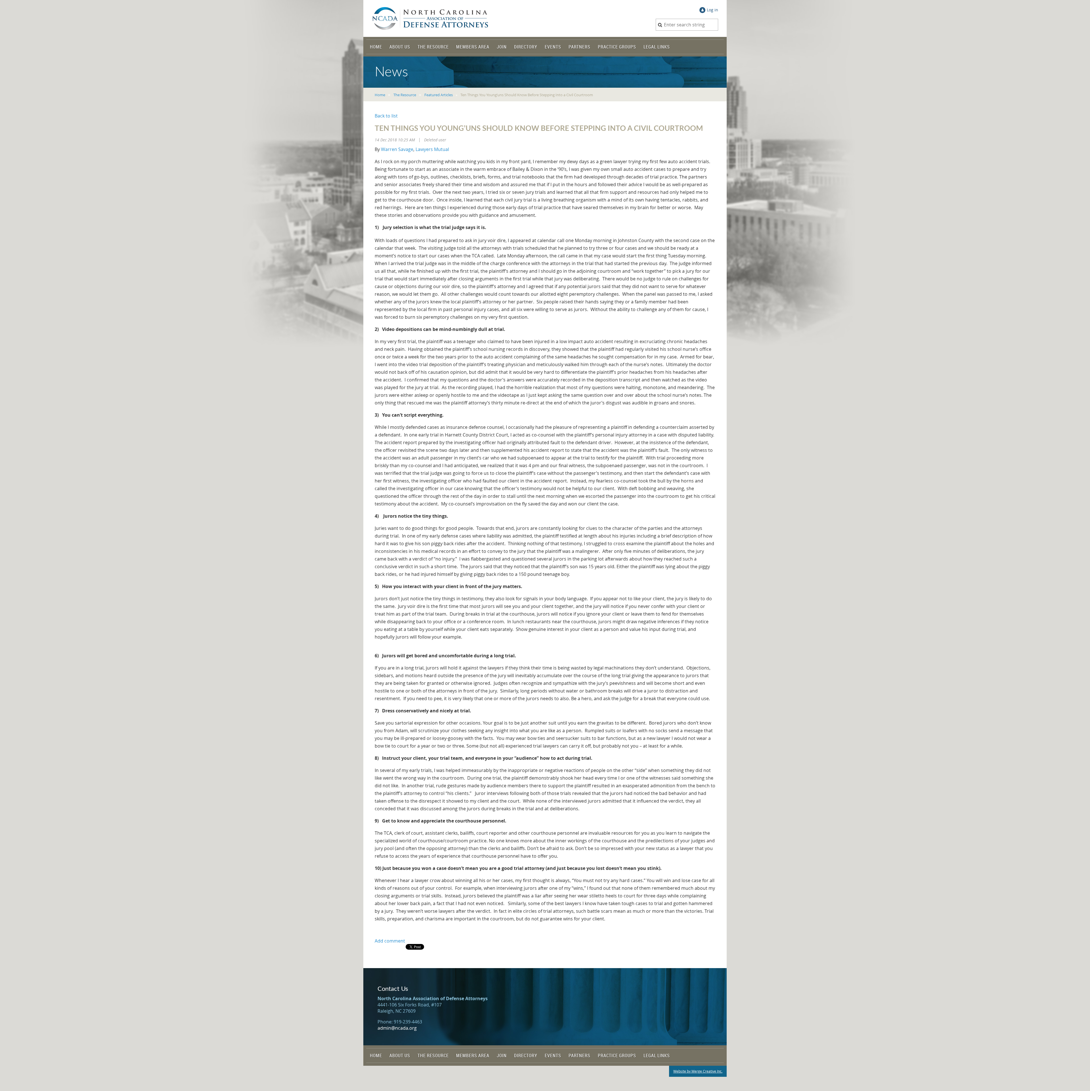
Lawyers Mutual (432, 149)
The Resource (404, 94)
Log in (712, 9)
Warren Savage (397, 149)
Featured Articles (438, 94)
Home (380, 94)
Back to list (386, 116)
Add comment (390, 941)
